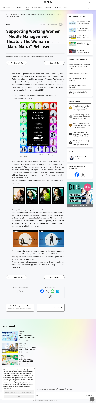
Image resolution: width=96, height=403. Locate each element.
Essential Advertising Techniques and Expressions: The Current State (79, 66)
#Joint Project (49, 56)
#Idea (16, 56)
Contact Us (89, 395)
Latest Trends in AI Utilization (78, 73)
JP (89, 2)
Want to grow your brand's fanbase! (77, 79)
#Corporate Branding (37, 56)
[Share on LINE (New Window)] (52, 291)
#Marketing (9, 56)
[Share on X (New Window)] (47, 291)
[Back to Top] (92, 399)
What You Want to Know (77, 60)
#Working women (24, 56)
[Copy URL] (50, 296)
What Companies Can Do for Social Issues (78, 93)
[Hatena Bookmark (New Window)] (58, 291)
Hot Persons (73, 152)
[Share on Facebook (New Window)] (42, 291)
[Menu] (92, 7)
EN (92, 2)
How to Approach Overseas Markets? (77, 86)
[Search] (89, 7)
